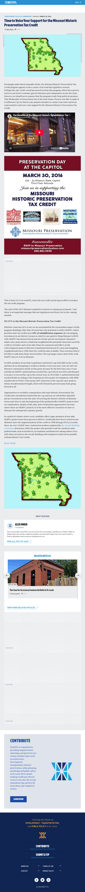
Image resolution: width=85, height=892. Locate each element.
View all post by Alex (18, 541)
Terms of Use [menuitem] (48, 866)
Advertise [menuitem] (25, 866)
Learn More (18, 799)
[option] (42, 579)
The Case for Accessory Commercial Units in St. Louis (32, 590)
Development (10, 16)
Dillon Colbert (15, 593)
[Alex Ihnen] (10, 525)
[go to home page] (11, 2)
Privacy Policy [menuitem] (48, 871)
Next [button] (79, 575)
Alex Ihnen (10, 29)
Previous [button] (6, 575)
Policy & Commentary (23, 16)
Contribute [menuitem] (42, 847)
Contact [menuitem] (24, 871)
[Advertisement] (42, 277)
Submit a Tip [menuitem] (42, 855)
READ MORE (10, 443)
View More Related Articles (21, 607)
